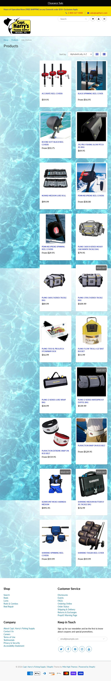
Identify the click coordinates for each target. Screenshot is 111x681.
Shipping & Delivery (66, 609)
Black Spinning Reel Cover (90, 94)
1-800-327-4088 (75, 13)
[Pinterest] (75, 649)
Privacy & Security (12, 643)
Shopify (50, 667)
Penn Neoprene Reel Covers (91, 196)
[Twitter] (61, 649)
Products (14, 40)
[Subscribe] (104, 638)
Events (61, 598)
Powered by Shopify (87, 667)
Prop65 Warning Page (67, 615)
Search (7, 595)
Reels (6, 598)
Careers (7, 634)
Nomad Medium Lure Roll (54, 196)
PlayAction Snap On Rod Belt (91, 446)
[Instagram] (82, 649)
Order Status (63, 606)
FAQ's (60, 601)
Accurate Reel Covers (52, 94)
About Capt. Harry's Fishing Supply (19, 628)
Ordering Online (65, 603)
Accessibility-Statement (14, 646)
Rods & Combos (11, 603)
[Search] (86, 19)
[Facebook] (68, 649)
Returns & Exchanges (67, 612)
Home (6, 40)
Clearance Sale (55, 3)
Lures (6, 601)
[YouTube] (89, 649)
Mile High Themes (69, 667)
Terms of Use (9, 637)
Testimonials (9, 640)
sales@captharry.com (98, 13)
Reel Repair (9, 606)
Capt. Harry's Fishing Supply (34, 667)
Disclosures (63, 595)
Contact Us (9, 631)
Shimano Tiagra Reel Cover (91, 553)
